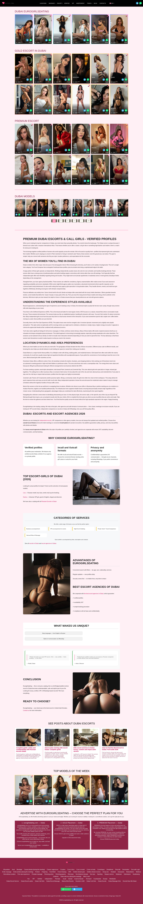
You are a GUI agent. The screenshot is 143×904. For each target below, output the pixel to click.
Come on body (91, 869)
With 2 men (86, 876)
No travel (88, 879)
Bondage (19, 869)
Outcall (70, 879)
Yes (28, 879)
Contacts (103, 3)
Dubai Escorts (102, 881)
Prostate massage (37, 874)
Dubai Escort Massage (53, 881)
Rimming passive (61, 874)
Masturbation (130, 872)
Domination (125, 869)
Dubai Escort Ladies (27, 881)
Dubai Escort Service (13, 881)
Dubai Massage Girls (114, 881)
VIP (73, 3)
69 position (6, 869)
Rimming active (49, 874)
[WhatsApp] (30, 40)
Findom (37, 872)
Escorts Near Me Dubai (129, 881)
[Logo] (71, 862)
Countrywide (97, 879)
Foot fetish (52, 872)
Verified (67, 3)
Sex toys (92, 874)
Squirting (99, 874)
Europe (105, 879)
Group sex (106, 872)
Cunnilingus (101, 869)
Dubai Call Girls (39, 881)
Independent (80, 3)
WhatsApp (67, 889)
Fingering (44, 872)
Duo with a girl (135, 869)
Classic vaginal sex (52, 869)
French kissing (62, 872)
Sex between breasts (82, 874)
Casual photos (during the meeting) (34, 869)
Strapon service (109, 874)
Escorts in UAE (80, 881)
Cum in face (70, 869)
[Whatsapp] (140, 3)
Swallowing (136, 874)
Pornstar (57, 879)
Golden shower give (79, 872)
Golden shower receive (94, 872)
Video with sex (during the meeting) (70, 876)
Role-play (71, 874)
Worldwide (112, 879)
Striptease (119, 874)
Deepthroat (110, 869)
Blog (95, 3)
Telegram (78, 889)
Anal (13, 869)
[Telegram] (137, 3)
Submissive (127, 874)
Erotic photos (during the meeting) (23, 872)
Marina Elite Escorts (68, 881)
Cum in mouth (80, 869)
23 (88, 220)
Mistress (138, 872)
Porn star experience (24, 874)
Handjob (113, 872)
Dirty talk (117, 869)
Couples (62, 869)
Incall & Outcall (78, 879)
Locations (43, 3)
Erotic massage (6, 872)
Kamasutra (121, 872)
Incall (64, 879)
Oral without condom (9, 874)
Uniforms (55, 876)
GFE (69, 872)
